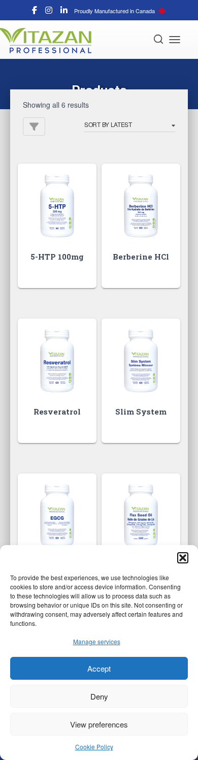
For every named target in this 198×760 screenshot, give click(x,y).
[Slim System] (141, 360)
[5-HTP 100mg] (57, 205)
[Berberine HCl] (141, 205)
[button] (183, 558)
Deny (99, 696)
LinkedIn (64, 11)
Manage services (96, 641)
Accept (99, 668)
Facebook (34, 11)
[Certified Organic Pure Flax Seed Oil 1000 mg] (141, 515)
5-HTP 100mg (57, 256)
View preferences (99, 724)
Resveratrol (57, 411)
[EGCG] (57, 515)
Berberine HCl (141, 256)
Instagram (48, 11)
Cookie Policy (94, 746)
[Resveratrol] (57, 360)
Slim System (141, 411)
